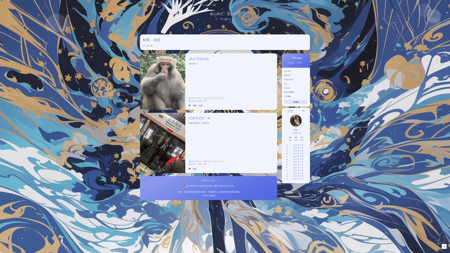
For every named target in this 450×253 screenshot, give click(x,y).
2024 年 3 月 (298, 148)
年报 (194, 105)
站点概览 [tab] (290, 111)
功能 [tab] (303, 111)
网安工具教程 (289, 92)
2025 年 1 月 (298, 145)
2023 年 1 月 (298, 178)
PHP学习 (287, 75)
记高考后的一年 (200, 118)
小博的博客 (152, 5)
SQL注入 (287, 88)
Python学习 (288, 79)
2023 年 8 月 (298, 159)
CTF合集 (287, 96)
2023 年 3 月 (298, 173)
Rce (285, 83)
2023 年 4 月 (298, 170)
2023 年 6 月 (298, 164)
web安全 (287, 71)
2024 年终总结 (199, 59)
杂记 (223, 98)
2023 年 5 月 (298, 167)
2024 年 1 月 (298, 153)
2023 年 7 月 (298, 162)
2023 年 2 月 (298, 176)
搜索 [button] (297, 102)
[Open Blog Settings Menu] (444, 246)
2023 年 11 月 (298, 156)
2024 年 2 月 (298, 150)
